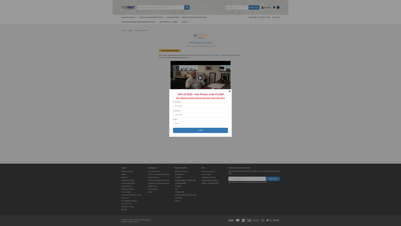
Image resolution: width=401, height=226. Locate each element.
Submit (200, 130)
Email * (175, 119)
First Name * (177, 102)
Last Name (176, 111)
